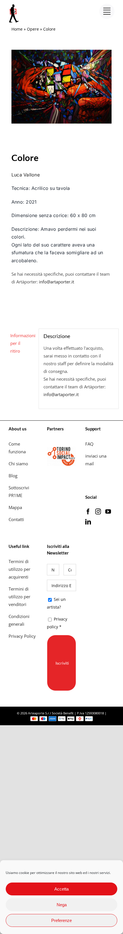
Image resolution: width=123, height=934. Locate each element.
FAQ (89, 444)
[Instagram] (98, 511)
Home (17, 29)
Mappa (15, 507)
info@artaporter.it (56, 282)
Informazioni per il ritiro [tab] (22, 343)
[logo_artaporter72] (14, 5)
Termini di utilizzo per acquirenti (19, 569)
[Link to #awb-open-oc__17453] (106, 11)
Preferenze (61, 920)
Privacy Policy (23, 636)
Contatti (16, 519)
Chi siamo (19, 463)
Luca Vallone (25, 175)
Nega (62, 904)
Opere (33, 29)
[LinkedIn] (88, 522)
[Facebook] (88, 511)
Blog (13, 475)
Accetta (61, 889)
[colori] (61, 87)
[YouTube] (108, 511)
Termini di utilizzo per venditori (19, 596)
